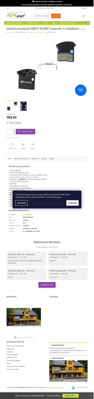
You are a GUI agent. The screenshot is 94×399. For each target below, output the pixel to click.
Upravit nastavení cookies (55, 387)
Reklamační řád (12, 357)
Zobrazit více (47, 285)
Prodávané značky (13, 369)
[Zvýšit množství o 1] (15, 130)
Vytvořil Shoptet (82, 387)
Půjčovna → (70, 396)
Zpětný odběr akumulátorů (16, 366)
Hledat (56, 16)
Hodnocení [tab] (35, 159)
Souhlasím (72, 203)
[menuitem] (14, 23)
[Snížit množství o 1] (15, 133)
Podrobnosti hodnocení (36, 32)
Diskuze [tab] (44, 159)
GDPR (8, 363)
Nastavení (21, 203)
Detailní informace (13, 137)
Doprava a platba (12, 355)
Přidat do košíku (27, 132)
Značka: (51, 32)
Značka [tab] (51, 159)
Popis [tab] (10, 159)
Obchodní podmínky (13, 360)
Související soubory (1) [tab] (21, 159)
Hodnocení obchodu (47, 242)
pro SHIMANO (28, 214)
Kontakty (10, 352)
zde (59, 197)
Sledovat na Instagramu (25, 337)
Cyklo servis (11, 349)
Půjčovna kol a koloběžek (44, 8)
